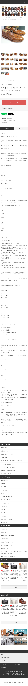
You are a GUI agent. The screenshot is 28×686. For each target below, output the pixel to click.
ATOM (24, 674)
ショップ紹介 (4, 529)
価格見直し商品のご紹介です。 (8, 556)
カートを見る (17, 664)
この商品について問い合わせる (8, 120)
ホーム (3, 80)
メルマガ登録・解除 (15, 674)
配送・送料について (19, 671)
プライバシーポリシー (7, 674)
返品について (4, 107)
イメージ (21, 128)
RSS (21, 674)
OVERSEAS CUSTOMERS (7, 535)
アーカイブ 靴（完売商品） (10, 80)
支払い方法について (11, 671)
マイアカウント (4, 664)
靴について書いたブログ (7, 545)
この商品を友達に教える (7, 118)
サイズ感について (5, 548)
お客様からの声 (4, 538)
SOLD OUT (14, 102)
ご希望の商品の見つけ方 (7, 542)
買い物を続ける (5, 122)
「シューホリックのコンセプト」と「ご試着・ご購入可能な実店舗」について (14, 552)
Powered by (6, 682)
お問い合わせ (3, 667)
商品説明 (7, 128)
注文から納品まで (5, 532)
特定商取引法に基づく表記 (7, 108)
